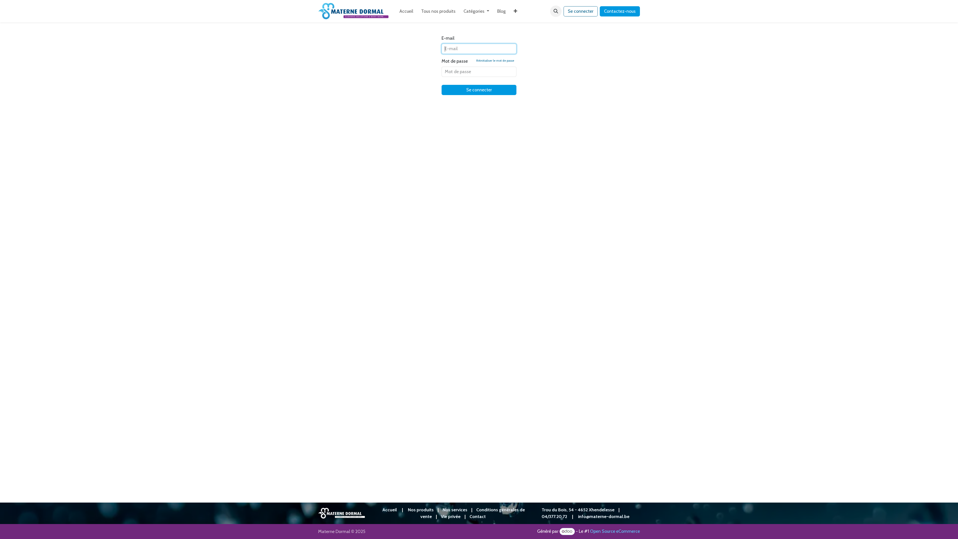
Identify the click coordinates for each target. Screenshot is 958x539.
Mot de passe (478, 61)
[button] (556, 11)
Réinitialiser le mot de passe (495, 60)
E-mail (448, 38)
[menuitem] (406, 11)
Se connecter (581, 11)
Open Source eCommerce (615, 531)
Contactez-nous (620, 11)
